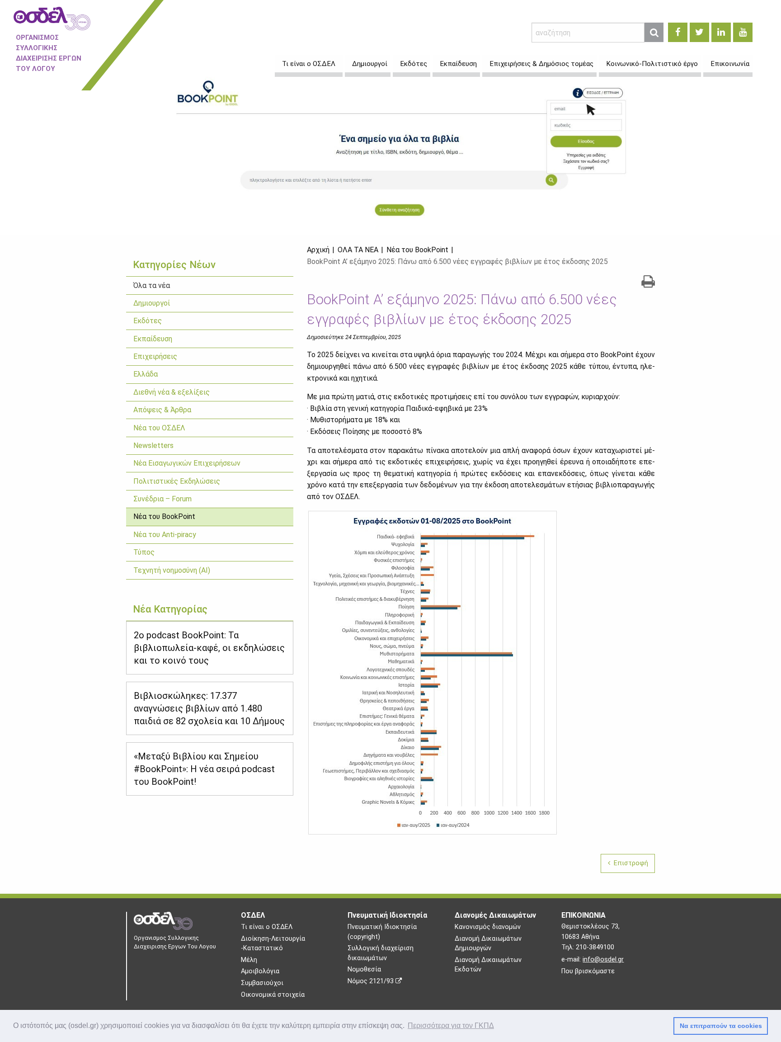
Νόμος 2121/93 (371, 981)
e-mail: (592, 959)
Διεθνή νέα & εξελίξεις (171, 392)
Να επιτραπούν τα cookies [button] (721, 1025)
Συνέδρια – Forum (162, 499)
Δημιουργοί (151, 303)
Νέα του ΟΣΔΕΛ (159, 428)
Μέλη (249, 960)
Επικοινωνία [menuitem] (729, 64)
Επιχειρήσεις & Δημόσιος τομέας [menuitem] (541, 64)
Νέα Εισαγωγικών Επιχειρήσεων (186, 463)
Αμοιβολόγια (260, 971)
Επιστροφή (629, 863)
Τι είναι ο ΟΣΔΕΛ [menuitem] (308, 64)
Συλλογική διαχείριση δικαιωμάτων (381, 953)
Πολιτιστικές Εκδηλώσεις (176, 481)
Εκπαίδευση (152, 339)
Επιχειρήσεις (155, 356)
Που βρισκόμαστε (588, 971)
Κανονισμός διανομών (488, 927)
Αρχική (318, 249)
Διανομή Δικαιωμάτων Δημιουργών (488, 943)
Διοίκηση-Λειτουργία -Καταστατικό (273, 943)
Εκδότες (147, 320)
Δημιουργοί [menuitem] (369, 64)
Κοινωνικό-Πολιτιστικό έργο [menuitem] (652, 64)
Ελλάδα (145, 374)
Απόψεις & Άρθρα (162, 409)
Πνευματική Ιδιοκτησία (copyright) (382, 932)
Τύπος (144, 552)
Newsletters (153, 445)
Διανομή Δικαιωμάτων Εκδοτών (488, 965)
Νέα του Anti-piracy (164, 534)
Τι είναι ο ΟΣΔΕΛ (266, 927)
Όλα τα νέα (151, 285)
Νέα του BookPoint (164, 516)
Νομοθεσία (364, 969)
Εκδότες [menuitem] (413, 64)
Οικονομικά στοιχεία (273, 995)
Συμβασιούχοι (262, 983)
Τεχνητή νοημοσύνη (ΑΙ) (171, 570)
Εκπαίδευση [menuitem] (458, 64)
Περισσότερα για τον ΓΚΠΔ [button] (451, 1025)
